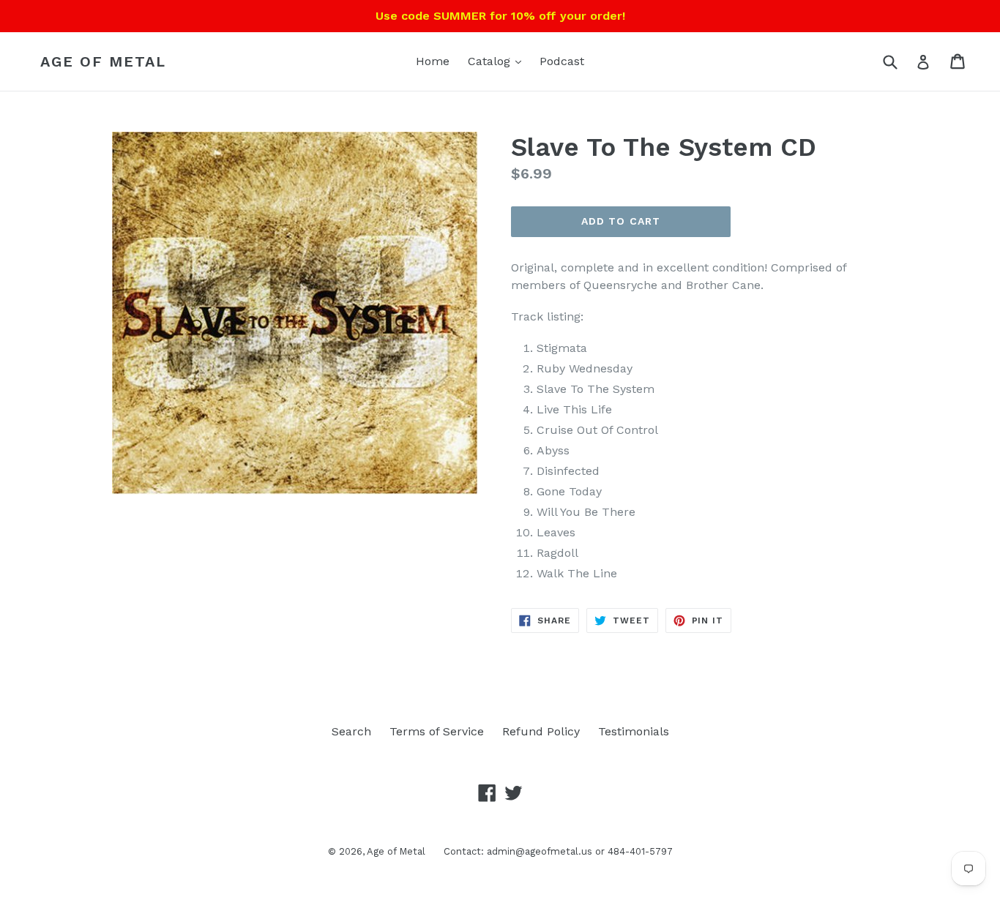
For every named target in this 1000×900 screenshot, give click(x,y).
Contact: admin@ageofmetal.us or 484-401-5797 (558, 851)
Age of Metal (103, 61)
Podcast (562, 61)
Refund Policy (541, 731)
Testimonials (633, 731)
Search (351, 731)
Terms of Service (436, 731)
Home (432, 61)
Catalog (491, 61)
